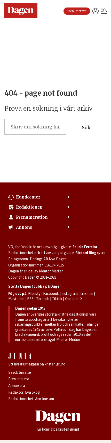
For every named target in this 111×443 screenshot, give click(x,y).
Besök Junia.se (19, 372)
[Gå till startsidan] (20, 10)
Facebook (51, 294)
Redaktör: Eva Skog (24, 392)
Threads (42, 299)
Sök (86, 128)
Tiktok (57, 299)
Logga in (95, 11)
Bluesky (34, 294)
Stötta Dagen (19, 286)
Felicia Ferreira (85, 247)
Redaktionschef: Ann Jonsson (31, 399)
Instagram (69, 294)
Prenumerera (76, 11)
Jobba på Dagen (47, 286)
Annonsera (16, 386)
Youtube (71, 299)
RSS (30, 299)
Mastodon (16, 299)
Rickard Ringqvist (90, 253)
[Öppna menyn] (104, 11)
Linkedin (86, 294)
